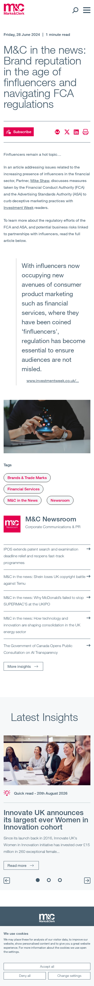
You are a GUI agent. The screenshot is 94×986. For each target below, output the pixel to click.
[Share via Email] (57, 132)
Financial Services (23, 489)
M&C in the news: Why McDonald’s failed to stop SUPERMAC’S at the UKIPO (44, 600)
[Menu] (85, 10)
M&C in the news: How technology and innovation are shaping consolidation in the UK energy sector (42, 625)
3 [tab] (60, 880)
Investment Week (19, 207)
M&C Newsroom (50, 519)
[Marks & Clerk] (14, 13)
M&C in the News (22, 500)
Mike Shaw (39, 180)
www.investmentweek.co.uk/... (53, 380)
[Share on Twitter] (67, 132)
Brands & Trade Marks (27, 477)
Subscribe (22, 132)
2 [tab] (49, 880)
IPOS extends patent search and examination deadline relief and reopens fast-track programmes (41, 555)
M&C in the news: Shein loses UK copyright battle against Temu (44, 579)
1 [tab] (38, 880)
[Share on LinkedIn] (76, 132)
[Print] (85, 132)
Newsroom (60, 500)
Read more (17, 865)
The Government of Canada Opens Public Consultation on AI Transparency (38, 649)
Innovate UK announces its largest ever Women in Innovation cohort (46, 819)
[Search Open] (75, 10)
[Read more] (47, 760)
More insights (19, 666)
